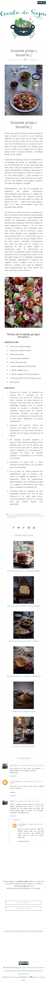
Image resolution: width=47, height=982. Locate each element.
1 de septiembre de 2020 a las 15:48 (31, 766)
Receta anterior (23, 902)
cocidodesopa (15, 781)
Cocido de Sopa (13, 977)
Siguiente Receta (23, 908)
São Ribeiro (15, 765)
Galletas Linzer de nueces (23, 747)
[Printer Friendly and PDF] (34, 528)
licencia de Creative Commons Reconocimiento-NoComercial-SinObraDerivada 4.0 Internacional (24, 971)
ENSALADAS (29, 516)
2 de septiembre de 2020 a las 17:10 (30, 825)
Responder (13, 776)
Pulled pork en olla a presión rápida (23, 571)
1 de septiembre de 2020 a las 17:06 (26, 782)
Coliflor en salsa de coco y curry (23, 641)
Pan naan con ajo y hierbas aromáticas (24, 676)
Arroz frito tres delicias (23, 712)
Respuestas (16, 820)
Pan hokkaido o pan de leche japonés (23, 606)
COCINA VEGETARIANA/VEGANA (24, 515)
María (12, 801)
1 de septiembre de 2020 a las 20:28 (27, 801)
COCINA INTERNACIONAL (26, 514)
